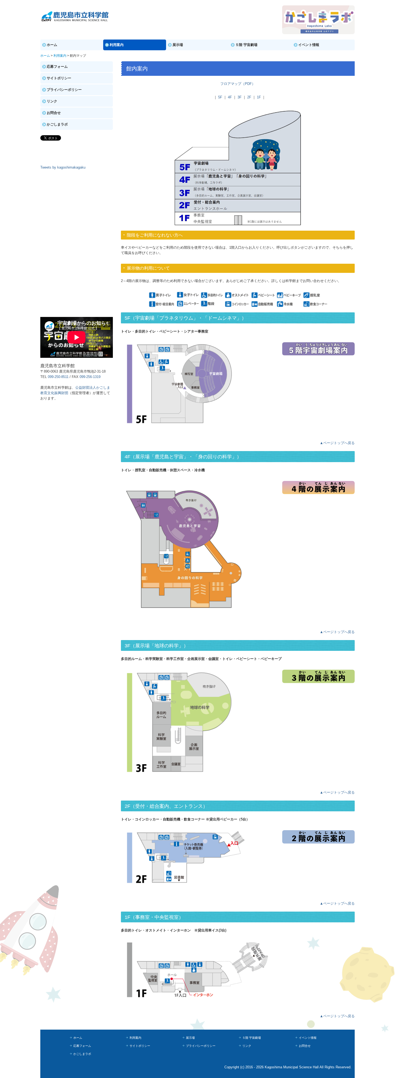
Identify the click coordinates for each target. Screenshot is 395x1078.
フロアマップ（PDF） (237, 84)
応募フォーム (57, 67)
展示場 (178, 45)
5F (220, 97)
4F (230, 97)
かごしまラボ (57, 124)
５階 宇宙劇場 (246, 45)
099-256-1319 (90, 377)
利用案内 (117, 45)
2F (249, 97)
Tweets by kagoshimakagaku (62, 167)
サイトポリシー (59, 78)
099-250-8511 (58, 377)
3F (240, 97)
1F (259, 97)
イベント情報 (308, 45)
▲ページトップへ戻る (337, 443)
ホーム (52, 45)
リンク (52, 101)
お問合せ (54, 113)
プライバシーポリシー (64, 90)
